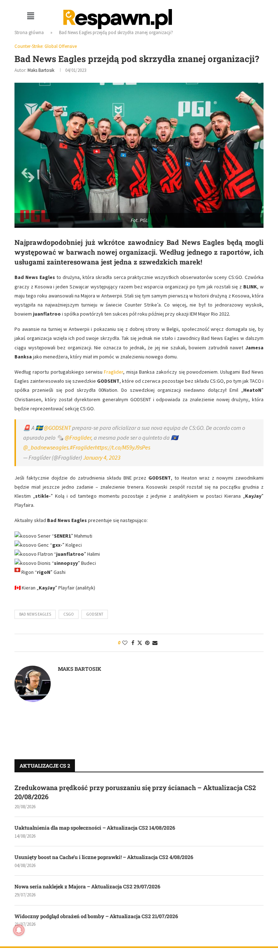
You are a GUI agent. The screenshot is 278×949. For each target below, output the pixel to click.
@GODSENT (57, 427)
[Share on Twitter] (139, 643)
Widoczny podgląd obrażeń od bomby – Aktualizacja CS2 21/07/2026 (96, 916)
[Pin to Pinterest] (147, 643)
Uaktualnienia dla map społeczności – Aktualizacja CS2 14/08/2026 (94, 827)
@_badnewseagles (45, 447)
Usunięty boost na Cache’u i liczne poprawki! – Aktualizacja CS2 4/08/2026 (103, 857)
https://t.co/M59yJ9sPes (122, 447)
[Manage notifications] (19, 930)
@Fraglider (78, 437)
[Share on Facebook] (132, 643)
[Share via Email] (154, 643)
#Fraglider (82, 447)
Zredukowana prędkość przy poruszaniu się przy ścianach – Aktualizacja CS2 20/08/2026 (135, 792)
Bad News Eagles (35, 614)
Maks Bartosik (41, 70)
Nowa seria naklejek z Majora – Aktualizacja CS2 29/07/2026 (87, 886)
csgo (68, 614)
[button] (31, 15)
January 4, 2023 (102, 457)
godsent (94, 614)
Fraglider (113, 372)
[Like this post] (124, 643)
